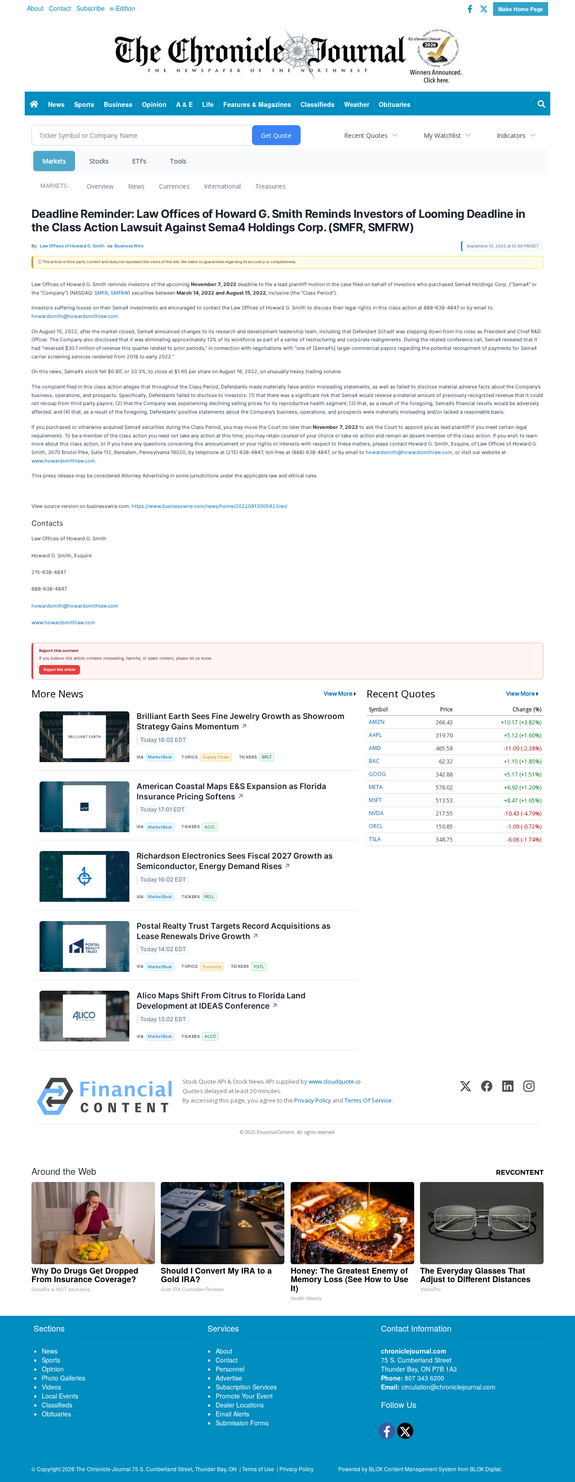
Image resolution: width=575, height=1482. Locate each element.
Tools (178, 161)
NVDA (376, 813)
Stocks (99, 161)
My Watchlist (442, 135)
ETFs (139, 161)
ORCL (376, 826)
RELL (209, 896)
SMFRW (119, 293)
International (222, 186)
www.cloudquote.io (335, 1081)
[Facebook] (487, 1096)
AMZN (377, 722)
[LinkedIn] (508, 1096)
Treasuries (270, 186)
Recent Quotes (366, 135)
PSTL (259, 966)
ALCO (210, 1036)
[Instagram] (529, 1096)
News (136, 186)
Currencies (174, 186)
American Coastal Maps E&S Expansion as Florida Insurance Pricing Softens (231, 791)
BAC (374, 761)
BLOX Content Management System (412, 1469)
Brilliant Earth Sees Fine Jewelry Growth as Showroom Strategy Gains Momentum (241, 721)
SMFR (101, 293)
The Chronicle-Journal (103, 1469)
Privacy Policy (312, 1100)
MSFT (375, 800)
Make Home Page (520, 9)
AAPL (375, 735)
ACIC (209, 827)
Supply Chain (216, 756)
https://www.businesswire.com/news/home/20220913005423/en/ (210, 506)
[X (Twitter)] (465, 1096)
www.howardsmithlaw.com (63, 461)
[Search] (541, 104)
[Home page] (287, 54)
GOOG (377, 774)
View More (338, 693)
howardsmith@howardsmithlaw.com (74, 316)
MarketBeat (160, 756)
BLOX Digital (485, 1469)
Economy (212, 966)
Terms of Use (258, 1469)
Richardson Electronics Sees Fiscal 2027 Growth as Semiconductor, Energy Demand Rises (235, 861)
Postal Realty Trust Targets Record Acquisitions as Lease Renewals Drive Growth (234, 931)
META (376, 787)
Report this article (59, 669)
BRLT (267, 756)
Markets (54, 161)
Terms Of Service (368, 1100)
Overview (100, 186)
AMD (375, 748)
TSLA (375, 839)
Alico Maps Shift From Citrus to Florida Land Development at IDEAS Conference (221, 1000)
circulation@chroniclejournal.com (448, 1386)
